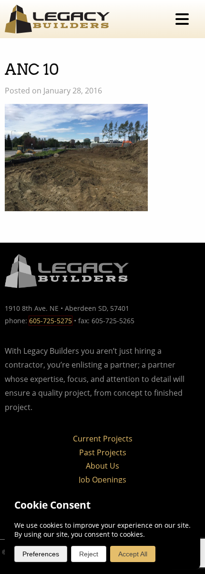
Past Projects (102, 452)
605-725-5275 (50, 320)
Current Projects (103, 438)
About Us (102, 466)
